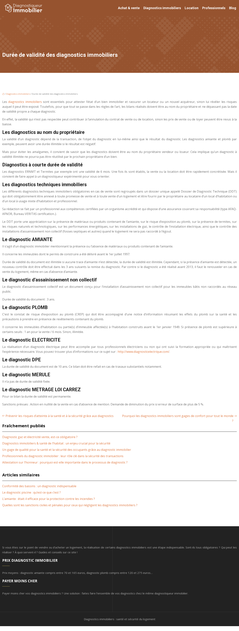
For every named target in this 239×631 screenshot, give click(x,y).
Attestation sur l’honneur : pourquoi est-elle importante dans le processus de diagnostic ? (65, 462)
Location (191, 8)
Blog (232, 8)
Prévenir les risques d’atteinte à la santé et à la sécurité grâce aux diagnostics (60, 416)
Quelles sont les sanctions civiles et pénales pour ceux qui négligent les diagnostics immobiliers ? (69, 505)
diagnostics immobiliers (25, 102)
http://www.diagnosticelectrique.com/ (143, 352)
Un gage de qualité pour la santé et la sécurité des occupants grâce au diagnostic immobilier (66, 450)
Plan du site (119, 629)
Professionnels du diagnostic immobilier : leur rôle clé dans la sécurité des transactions (62, 456)
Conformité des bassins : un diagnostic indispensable (39, 486)
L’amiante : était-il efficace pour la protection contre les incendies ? (48, 499)
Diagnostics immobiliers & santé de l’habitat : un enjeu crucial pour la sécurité (56, 443)
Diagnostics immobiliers (162, 8)
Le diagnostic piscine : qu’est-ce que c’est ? (31, 492)
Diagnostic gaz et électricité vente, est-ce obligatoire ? (39, 437)
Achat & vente (129, 8)
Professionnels (213, 8)
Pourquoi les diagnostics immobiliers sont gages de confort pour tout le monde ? (177, 418)
